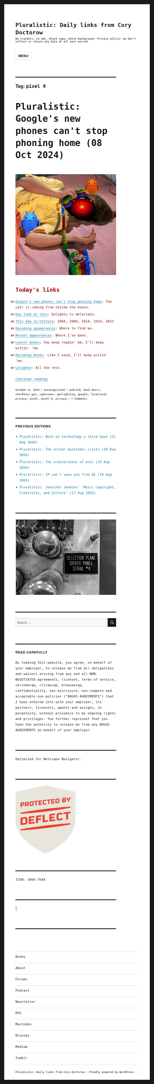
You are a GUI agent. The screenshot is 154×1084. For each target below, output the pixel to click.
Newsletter (25, 1002)
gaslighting (66, 394)
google (83, 394)
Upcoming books (29, 355)
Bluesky (22, 1035)
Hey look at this (31, 314)
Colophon (23, 368)
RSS (18, 1013)
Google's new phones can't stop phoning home (58, 302)
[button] (65, 557)
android (74, 389)
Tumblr (21, 1058)
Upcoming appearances (35, 328)
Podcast (22, 990)
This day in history (34, 321)
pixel (34, 398)
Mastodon (23, 1024)
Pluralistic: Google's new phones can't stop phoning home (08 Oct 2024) (61, 130)
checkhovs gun (25, 394)
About (20, 968)
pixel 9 (46, 398)
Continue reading (31, 379)
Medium (21, 1047)
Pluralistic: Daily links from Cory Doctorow (49, 1072)
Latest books (27, 342)
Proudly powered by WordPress (111, 1072)
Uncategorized (54, 389)
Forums (21, 979)
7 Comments (79, 398)
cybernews (47, 394)
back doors (92, 389)
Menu (23, 55)
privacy (61, 398)
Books (20, 957)
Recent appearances (33, 335)
